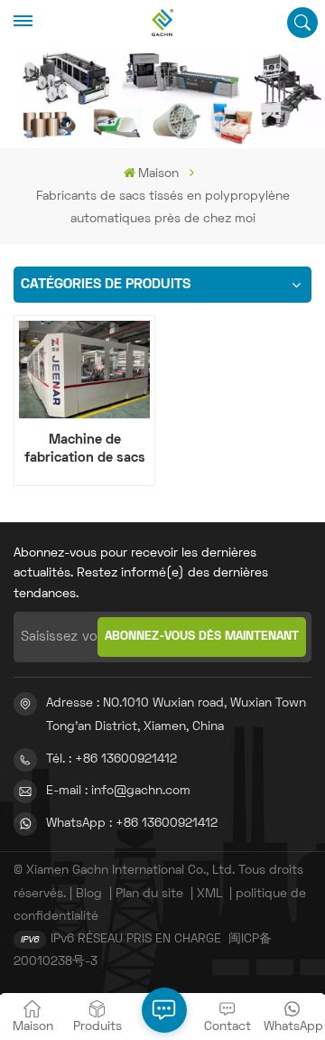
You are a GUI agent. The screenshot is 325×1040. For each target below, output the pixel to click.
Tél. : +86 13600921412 (111, 759)
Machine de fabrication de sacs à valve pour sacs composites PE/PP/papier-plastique (84, 450)
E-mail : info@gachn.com (118, 791)
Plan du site (149, 894)
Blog (89, 894)
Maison (158, 174)
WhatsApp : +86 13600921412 (132, 823)
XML (209, 894)
